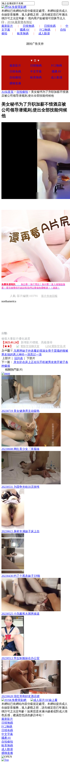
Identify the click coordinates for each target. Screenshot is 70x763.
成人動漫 (44, 33)
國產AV (25, 29)
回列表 (18, 358)
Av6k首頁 (7, 91)
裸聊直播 (15, 83)
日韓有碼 (50, 25)
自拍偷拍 (15, 77)
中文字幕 (36, 71)
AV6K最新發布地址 (19, 22)
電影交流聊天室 (29, 346)
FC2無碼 (44, 29)
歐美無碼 (23, 33)
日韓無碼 (28, 25)
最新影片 (7, 25)
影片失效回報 (49, 296)
